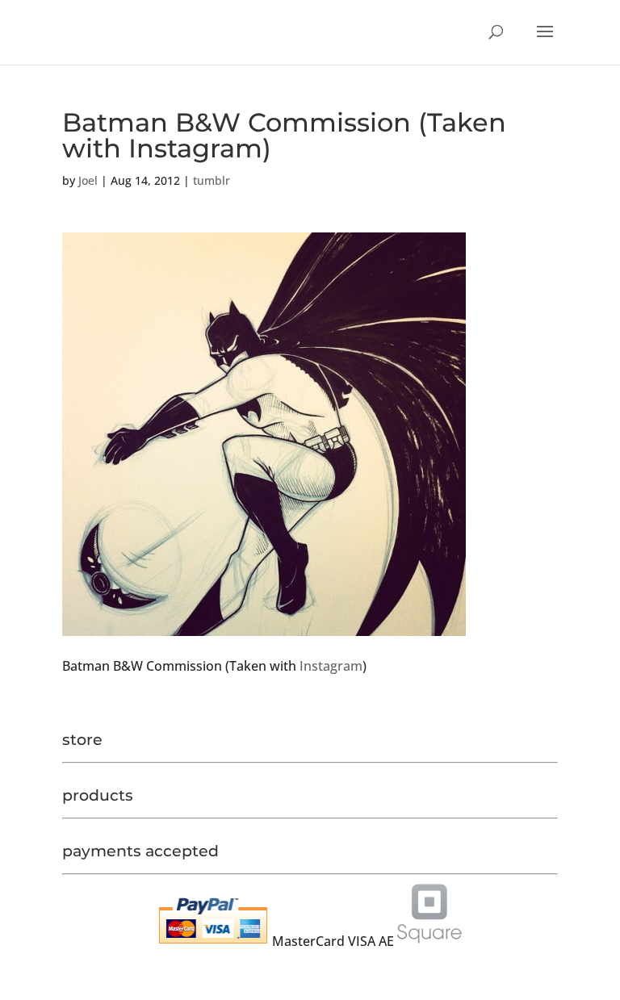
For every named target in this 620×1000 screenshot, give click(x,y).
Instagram (331, 666)
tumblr (211, 180)
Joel (88, 180)
